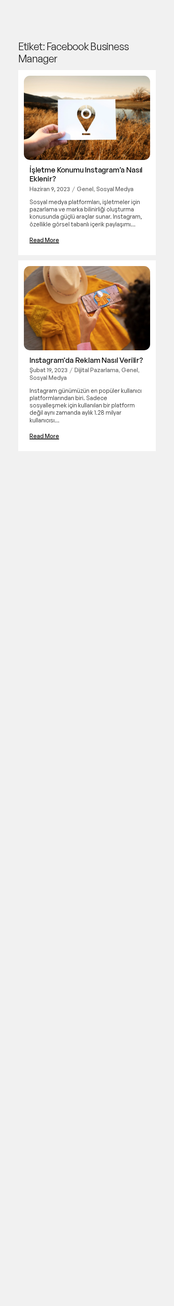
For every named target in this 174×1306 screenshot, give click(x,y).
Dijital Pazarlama (96, 369)
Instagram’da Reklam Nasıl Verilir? (86, 360)
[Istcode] (26, 16)
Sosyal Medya (115, 188)
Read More (44, 239)
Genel (85, 188)
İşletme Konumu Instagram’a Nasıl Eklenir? (86, 174)
